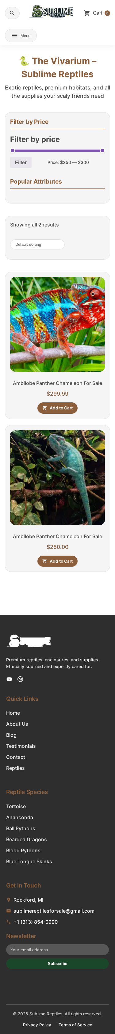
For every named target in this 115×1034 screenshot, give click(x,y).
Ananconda (19, 817)
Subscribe (57, 963)
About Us (17, 724)
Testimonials (21, 746)
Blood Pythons (23, 850)
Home (13, 713)
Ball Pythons (20, 828)
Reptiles (15, 768)
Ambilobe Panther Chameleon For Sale (57, 383)
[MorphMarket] (20, 679)
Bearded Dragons (26, 839)
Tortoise (16, 806)
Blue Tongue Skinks (29, 861)
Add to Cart (61, 407)
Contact (15, 757)
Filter (21, 162)
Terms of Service (75, 1024)
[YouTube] (9, 679)
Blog (11, 735)
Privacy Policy (37, 1024)
